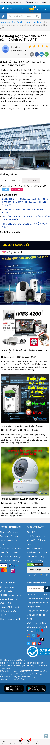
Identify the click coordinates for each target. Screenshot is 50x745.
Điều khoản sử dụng (9, 561)
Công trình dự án (34, 22)
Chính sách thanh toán (38, 599)
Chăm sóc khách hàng (11, 548)
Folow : (30, 631)
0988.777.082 (33, 3)
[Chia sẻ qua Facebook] (37, 54)
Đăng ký (8, 8)
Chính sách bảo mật (37, 627)
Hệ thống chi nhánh (12, 3)
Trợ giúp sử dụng (35, 561)
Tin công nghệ (9, 357)
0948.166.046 (15, 595)
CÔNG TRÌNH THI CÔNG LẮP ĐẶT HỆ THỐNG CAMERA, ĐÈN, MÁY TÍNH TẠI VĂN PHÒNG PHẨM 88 (25, 202)
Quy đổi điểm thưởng (10, 557)
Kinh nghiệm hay (35, 548)
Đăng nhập (18, 8)
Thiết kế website (8, 660)
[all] (37, 16)
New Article (17, 22)
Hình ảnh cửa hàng (36, 536)
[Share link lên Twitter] (4, 189)
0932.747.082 (6, 603)
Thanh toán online (9, 532)
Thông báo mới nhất (10, 619)
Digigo (22, 660)
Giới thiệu (31, 532)
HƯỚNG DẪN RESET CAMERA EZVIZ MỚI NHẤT (22, 499)
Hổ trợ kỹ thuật (9, 430)
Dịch (46, 575)
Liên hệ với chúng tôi (37, 557)
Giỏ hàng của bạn (9, 536)
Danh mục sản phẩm (37, 595)
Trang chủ (5, 22)
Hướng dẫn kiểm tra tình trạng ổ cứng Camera (22, 426)
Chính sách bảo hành (37, 611)
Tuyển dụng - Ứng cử (37, 552)
